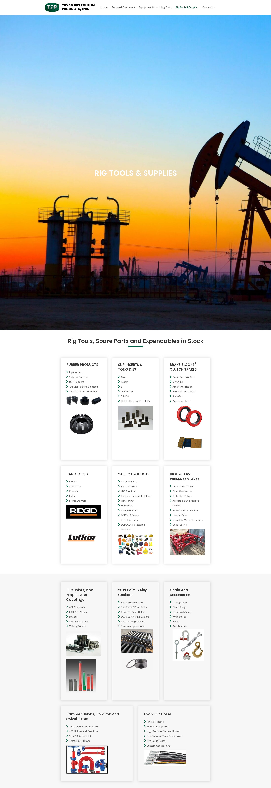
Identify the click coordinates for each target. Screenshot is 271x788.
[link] (104, 7)
